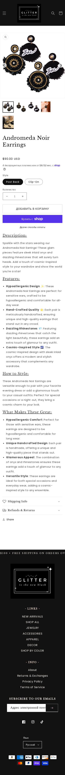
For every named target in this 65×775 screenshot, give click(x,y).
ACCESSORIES (32, 634)
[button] (4, 13)
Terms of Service (32, 687)
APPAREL (32, 639)
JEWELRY (32, 628)
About (32, 670)
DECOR (32, 645)
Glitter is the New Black (34, 767)
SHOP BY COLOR (32, 651)
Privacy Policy (32, 681)
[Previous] (4, 65)
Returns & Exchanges (32, 676)
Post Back (12, 182)
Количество (9, 189)
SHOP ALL (32, 622)
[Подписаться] (52, 708)
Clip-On (33, 182)
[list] (32, 65)
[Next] (60, 65)
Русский (30, 744)
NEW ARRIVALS (32, 617)
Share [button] (10, 519)
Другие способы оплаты (32, 227)
